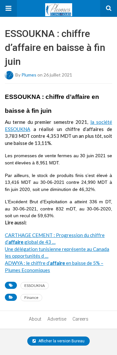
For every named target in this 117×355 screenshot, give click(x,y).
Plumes (28, 74)
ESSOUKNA (34, 285)
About (35, 319)
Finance (31, 297)
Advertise (56, 319)
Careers (80, 319)
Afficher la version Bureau (60, 341)
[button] (8, 8)
